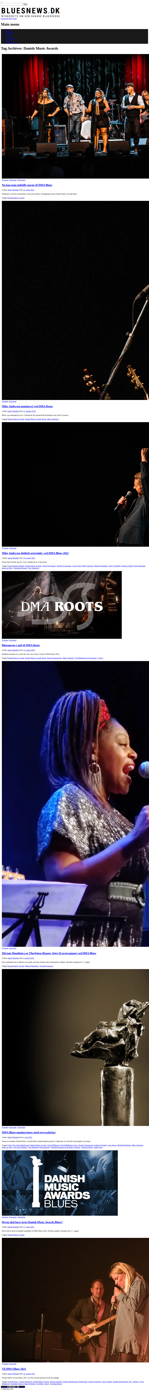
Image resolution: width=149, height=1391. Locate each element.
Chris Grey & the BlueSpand (18, 1145)
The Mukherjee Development (86, 658)
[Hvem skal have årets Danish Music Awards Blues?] (60, 1215)
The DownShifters (20, 1147)
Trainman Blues (87, 1147)
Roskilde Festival (17, 1384)
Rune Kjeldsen (29, 1384)
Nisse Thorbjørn (115, 566)
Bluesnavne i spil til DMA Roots (21, 645)
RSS (10, 19)
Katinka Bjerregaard (120, 1382)
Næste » (22, 1387)
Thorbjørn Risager (20, 568)
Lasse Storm (76, 566)
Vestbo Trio (97, 1147)
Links (8, 36)
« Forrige (4, 1387)
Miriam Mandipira (101, 566)
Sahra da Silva (7, 568)
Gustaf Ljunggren (94, 1382)
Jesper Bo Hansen (49, 566)
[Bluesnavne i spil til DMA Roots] (62, 638)
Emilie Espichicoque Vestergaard (75, 1382)
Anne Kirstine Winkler (16, 566)
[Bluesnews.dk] (55, 17)
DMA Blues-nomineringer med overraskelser (29, 1132)
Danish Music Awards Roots (35, 419)
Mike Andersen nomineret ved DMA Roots (27, 406)
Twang (100, 658)
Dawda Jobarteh (56, 1382)
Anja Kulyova (13, 1382)
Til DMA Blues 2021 (14, 1368)
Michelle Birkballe (124, 1145)
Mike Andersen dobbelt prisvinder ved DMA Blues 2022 (35, 553)
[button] (62, 605)
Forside (8, 30)
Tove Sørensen (33, 568)
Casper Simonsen (25, 1382)
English (8, 41)
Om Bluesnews (11, 38)
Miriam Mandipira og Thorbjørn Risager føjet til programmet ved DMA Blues (49, 953)
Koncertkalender (12, 43)
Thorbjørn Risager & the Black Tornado (65, 1147)
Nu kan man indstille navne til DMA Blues (27, 185)
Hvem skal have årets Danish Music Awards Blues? (32, 1222)
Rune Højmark (139, 566)
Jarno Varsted (107, 1382)
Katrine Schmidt (100, 1145)
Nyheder (5, 180)
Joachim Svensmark (64, 566)
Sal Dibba (40, 1384)
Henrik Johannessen (54, 658)
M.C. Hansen (134, 1382)
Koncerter (9, 34)
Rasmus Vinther (127, 566)
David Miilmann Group (69, 1145)
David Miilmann (53, 1145)
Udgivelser (10, 32)
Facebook (4, 19)
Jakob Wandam (13, 190)
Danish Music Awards (16, 198)
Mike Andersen (52, 419)
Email (14, 19)
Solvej (46, 1384)
